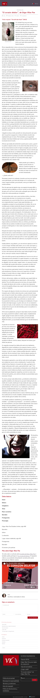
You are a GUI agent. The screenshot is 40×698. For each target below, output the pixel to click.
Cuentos (17, 15)
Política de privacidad (9, 678)
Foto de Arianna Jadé (8, 41)
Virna (4, 15)
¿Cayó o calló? (4, 629)
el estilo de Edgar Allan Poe (27, 554)
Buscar (34, 679)
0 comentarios (24, 15)
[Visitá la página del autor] (4, 595)
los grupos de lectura (24, 556)
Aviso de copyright (8, 686)
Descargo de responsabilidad (11, 681)
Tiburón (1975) (4, 624)
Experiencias (4, 638)
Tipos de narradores (5, 627)
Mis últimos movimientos (5, 640)
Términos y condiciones (9, 683)
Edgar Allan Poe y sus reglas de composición (9, 626)
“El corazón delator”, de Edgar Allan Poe (8, 631)
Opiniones (3, 643)
